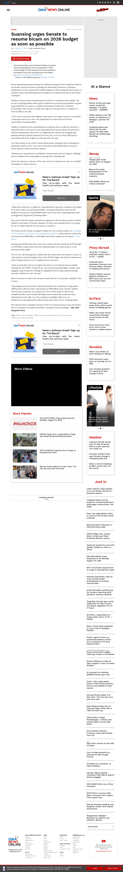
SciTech (45, 845)
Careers (27, 842)
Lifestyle (46, 849)
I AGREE (95, 868)
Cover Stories (47, 856)
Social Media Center (65, 849)
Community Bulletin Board (50, 852)
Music (74, 847)
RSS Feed (62, 845)
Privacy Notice (29, 844)
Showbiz (46, 847)
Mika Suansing (27, 318)
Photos (62, 838)
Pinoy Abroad (47, 842)
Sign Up (61, 198)
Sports (45, 840)
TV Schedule (28, 857)
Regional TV (76, 852)
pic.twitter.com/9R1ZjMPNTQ (32, 75)
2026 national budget (24, 315)
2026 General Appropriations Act (47, 315)
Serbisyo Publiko (48, 851)
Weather (46, 844)
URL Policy (28, 845)
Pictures (75, 845)
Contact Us (28, 838)
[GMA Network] (7, 2)
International (76, 842)
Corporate (75, 851)
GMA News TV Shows (30, 856)
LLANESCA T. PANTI (20, 48)
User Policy (28, 849)
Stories (61, 856)
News (14, 3)
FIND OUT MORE (113, 868)
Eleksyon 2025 (47, 857)
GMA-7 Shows (28, 854)
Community (76, 840)
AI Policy (27, 847)
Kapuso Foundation (78, 849)
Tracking (46, 854)
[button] (98, 239)
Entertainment (76, 837)
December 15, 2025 (47, 77)
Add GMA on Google (21, 59)
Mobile (61, 847)
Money (45, 838)
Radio (74, 844)
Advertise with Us (29, 840)
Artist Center (76, 838)
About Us (27, 837)
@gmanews (18, 75)
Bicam (64, 315)
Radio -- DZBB (63, 840)
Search (61, 854)
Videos (61, 837)
